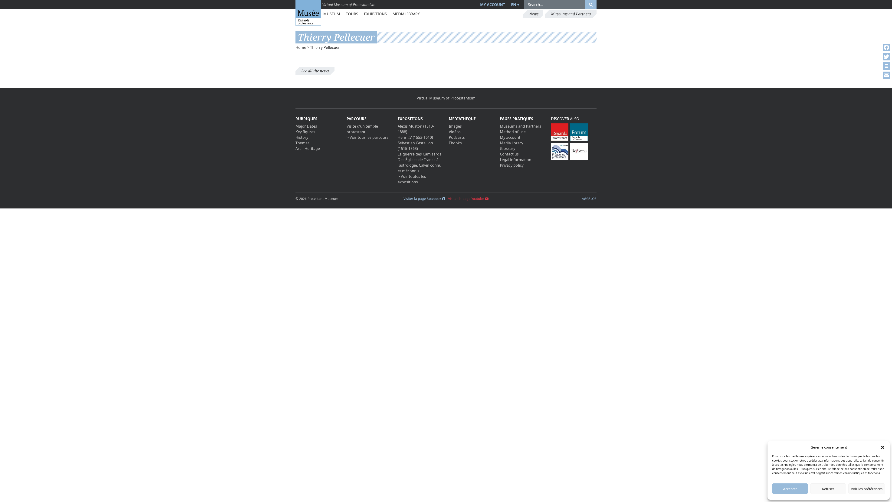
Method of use (513, 131)
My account (492, 4)
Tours (352, 14)
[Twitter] (886, 56)
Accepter (790, 488)
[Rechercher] (591, 4)
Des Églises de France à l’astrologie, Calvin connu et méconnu (419, 165)
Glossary (507, 148)
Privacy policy (512, 165)
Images (455, 126)
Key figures (305, 131)
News (533, 14)
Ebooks (455, 142)
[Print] (886, 66)
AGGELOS (589, 198)
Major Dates (306, 126)
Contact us (509, 154)
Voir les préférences (866, 488)
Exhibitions (375, 14)
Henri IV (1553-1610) (415, 137)
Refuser (828, 488)
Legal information (515, 159)
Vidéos (455, 131)
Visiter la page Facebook (422, 198)
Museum (331, 14)
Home (300, 47)
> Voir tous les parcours (367, 137)
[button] (882, 447)
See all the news (315, 70)
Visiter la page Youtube (466, 198)
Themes (302, 142)
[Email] (886, 75)
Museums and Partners (571, 14)
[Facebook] (886, 47)
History (301, 137)
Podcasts (457, 137)
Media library (406, 14)
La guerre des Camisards (419, 154)
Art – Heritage (307, 148)
